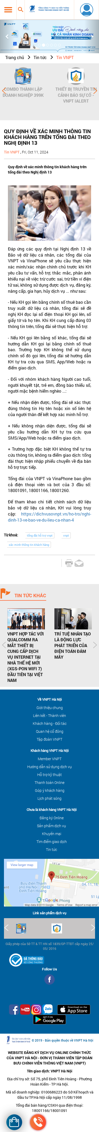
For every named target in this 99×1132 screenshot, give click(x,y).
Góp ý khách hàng (49, 790)
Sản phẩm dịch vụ (51, 825)
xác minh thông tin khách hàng (29, 545)
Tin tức (40, 57)
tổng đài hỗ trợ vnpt (40, 535)
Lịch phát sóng (49, 798)
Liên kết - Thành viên (49, 715)
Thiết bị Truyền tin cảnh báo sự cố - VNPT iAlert (76, 95)
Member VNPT (50, 758)
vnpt (66, 535)
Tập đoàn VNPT (49, 739)
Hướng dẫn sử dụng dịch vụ (49, 766)
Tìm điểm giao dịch (51, 841)
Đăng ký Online (52, 817)
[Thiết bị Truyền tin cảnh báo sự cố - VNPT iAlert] (76, 76)
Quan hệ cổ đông (49, 731)
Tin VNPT (65, 57)
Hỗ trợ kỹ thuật (49, 774)
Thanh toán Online (49, 782)
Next (95, 91)
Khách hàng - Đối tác (50, 723)
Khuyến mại (51, 833)
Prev (4, 91)
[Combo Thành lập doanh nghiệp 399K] (23, 76)
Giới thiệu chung (49, 707)
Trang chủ (14, 57)
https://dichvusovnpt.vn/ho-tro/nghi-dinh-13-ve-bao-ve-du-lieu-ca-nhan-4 (49, 517)
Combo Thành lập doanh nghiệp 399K (23, 92)
